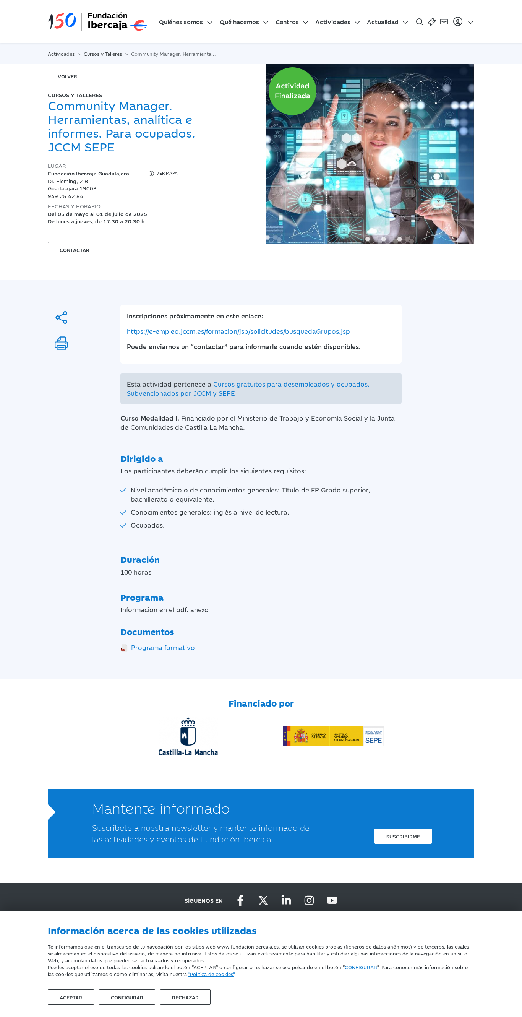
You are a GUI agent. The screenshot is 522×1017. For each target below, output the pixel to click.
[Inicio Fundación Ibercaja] (97, 21)
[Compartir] (61, 317)
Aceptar (71, 997)
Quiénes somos (181, 21)
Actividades (332, 21)
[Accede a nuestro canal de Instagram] (309, 900)
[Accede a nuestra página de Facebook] (240, 900)
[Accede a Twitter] (263, 900)
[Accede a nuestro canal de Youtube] (332, 900)
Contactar (74, 249)
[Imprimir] (61, 343)
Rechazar (185, 997)
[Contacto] (444, 21)
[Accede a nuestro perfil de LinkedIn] (286, 900)
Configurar (127, 997)
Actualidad (383, 21)
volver (67, 76)
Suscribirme (403, 836)
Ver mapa (166, 173)
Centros (287, 21)
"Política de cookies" (211, 973)
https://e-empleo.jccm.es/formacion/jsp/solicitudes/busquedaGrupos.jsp (238, 331)
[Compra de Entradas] (431, 21)
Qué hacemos (239, 21)
